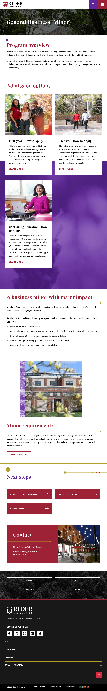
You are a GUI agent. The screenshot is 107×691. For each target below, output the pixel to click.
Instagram (24, 633)
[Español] (85, 687)
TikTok (40, 633)
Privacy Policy (38, 687)
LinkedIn (32, 633)
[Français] (83, 687)
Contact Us (69, 687)
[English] (88, 687)
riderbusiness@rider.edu (25, 552)
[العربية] (80, 687)
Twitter (17, 633)
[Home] (13, 4)
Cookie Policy (54, 687)
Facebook (9, 633)
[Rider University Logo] (20, 610)
